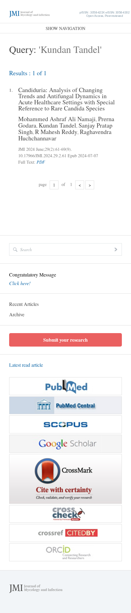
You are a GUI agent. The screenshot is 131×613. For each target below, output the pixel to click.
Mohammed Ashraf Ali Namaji (57, 119)
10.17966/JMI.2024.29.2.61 (42, 155)
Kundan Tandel (57, 125)
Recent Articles (24, 304)
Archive (16, 314)
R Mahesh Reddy (56, 132)
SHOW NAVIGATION (65, 28)
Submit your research (65, 339)
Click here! (19, 283)
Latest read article (26, 365)
